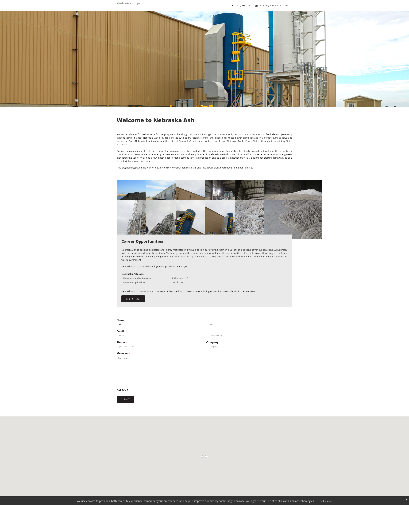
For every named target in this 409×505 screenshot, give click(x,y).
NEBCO (277, 154)
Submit (125, 399)
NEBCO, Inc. (147, 291)
